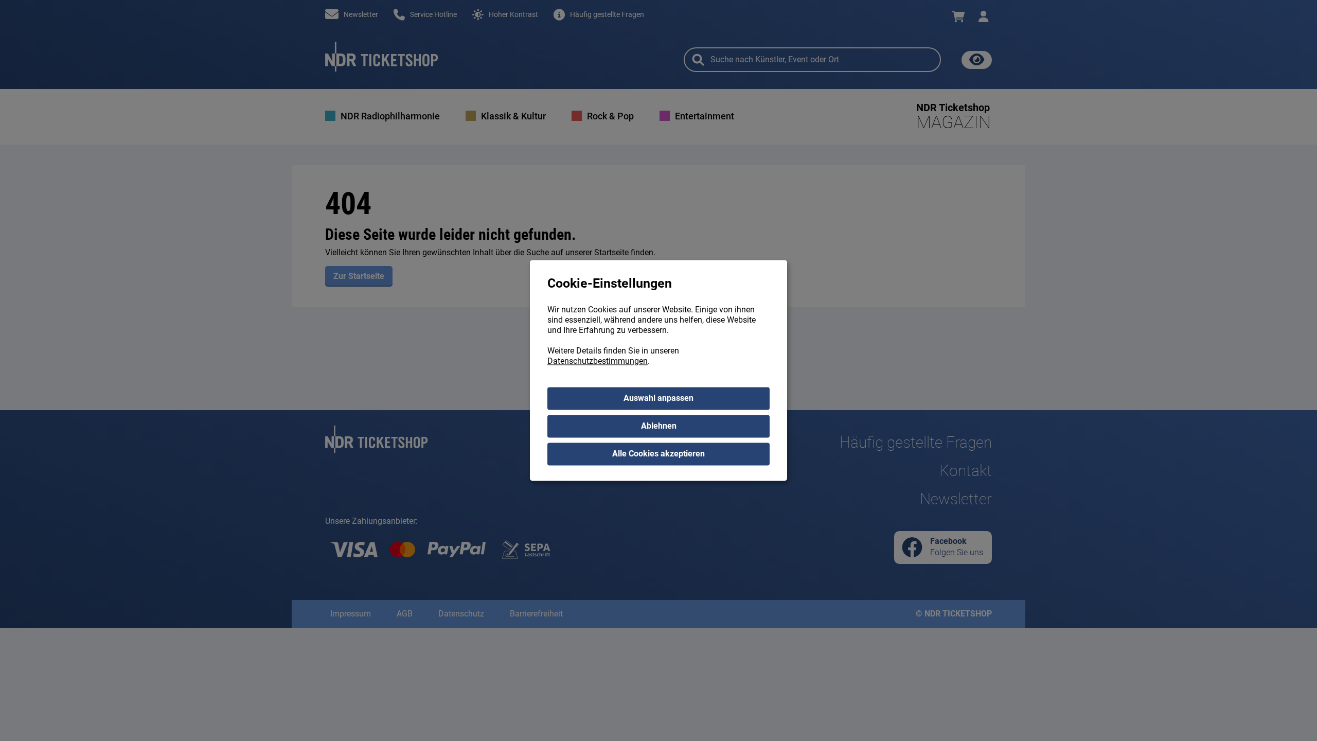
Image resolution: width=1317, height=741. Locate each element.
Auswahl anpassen (658, 398)
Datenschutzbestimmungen (597, 361)
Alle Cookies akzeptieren (658, 454)
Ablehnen (659, 426)
